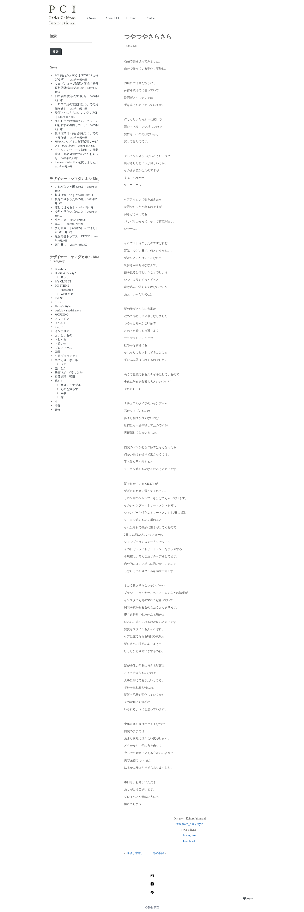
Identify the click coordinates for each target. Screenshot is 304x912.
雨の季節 (158, 853)
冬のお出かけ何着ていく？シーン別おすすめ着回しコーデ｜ (77, 125)
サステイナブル (71, 385)
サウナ (65, 277)
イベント (60, 323)
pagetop (250, 898)
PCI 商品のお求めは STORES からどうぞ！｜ (77, 77)
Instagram (189, 835)
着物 (58, 405)
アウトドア (62, 319)
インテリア (62, 331)
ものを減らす (69, 389)
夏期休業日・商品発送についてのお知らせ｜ (76, 135)
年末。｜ (69, 224)
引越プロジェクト (66, 356)
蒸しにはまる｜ (74, 207)
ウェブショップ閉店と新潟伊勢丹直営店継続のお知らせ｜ (76, 88)
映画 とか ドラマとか (69, 372)
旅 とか (60, 368)
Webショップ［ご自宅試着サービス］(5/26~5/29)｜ (76, 143)
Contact (150, 18)
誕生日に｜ (71, 244)
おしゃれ (60, 339)
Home (132, 18)
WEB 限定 (67, 294)
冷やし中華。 (135, 853)
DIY (63, 364)
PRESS (59, 298)
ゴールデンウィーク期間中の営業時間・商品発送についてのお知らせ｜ (76, 154)
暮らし (59, 381)
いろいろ (60, 327)
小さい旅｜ (71, 220)
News (92, 18)
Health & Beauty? (65, 273)
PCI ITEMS (62, 285)
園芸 (58, 352)
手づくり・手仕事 (66, 360)
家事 (63, 393)
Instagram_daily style (189, 824)
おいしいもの (63, 335)
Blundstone (61, 269)
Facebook (189, 841)
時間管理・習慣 (65, 376)
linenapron (67, 290)
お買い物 (60, 343)
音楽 (58, 410)
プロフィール (63, 348)
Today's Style (63, 306)
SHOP (58, 302)
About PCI (112, 18)
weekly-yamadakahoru (68, 310)
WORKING (61, 314)
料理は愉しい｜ (74, 195)
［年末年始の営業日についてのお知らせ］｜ (76, 106)
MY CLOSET (63, 281)
